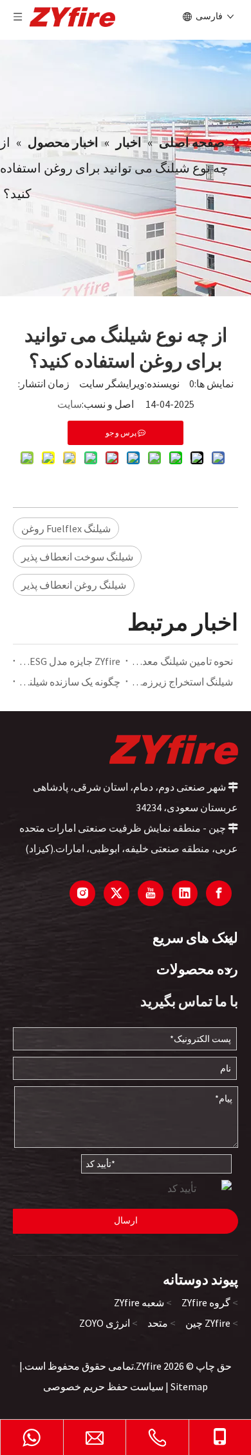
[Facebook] (219, 893)
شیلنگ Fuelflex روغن (66, 528)
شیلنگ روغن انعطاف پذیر (73, 584)
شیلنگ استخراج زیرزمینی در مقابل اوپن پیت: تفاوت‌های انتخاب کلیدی (182, 681)
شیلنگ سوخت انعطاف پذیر (77, 556)
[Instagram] (82, 893)
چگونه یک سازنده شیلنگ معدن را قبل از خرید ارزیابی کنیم (69, 681)
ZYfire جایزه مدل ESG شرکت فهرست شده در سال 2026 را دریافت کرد (69, 661)
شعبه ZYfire (139, 1302)
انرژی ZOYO (104, 1322)
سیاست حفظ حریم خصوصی (103, 1386)
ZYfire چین (207, 1322)
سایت (69, 404)
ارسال (126, 1220)
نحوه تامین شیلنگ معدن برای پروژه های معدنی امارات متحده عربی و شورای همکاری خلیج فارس (182, 661)
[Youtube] (150, 893)
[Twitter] (116, 893)
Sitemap (189, 1386)
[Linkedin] (185, 893)
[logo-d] (173, 749)
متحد (157, 1322)
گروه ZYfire (205, 1302)
